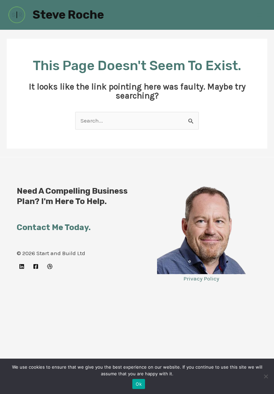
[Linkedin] (22, 266)
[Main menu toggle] (260, 15)
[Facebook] (36, 266)
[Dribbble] (50, 266)
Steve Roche (68, 15)
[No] (265, 376)
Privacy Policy (201, 278)
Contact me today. (54, 227)
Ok (139, 384)
